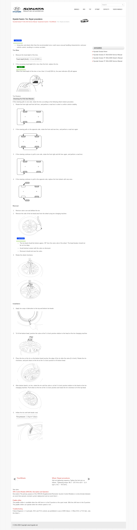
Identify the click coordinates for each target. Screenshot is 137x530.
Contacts (106, 9)
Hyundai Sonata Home (100, 51)
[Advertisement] (52, 30)
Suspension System (43, 21)
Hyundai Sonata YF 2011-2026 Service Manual (107, 61)
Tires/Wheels (52, 21)
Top (90, 9)
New (84, 9)
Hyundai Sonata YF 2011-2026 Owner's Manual (107, 58)
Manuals (76, 9)
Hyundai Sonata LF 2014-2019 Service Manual (107, 55)
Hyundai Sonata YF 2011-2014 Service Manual (25, 21)
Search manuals (117, 9)
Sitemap (97, 9)
